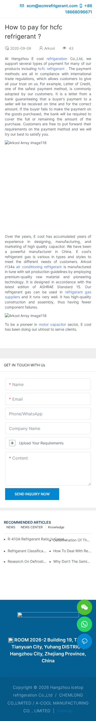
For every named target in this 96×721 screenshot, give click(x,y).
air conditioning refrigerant (39, 267)
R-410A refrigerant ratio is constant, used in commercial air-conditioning (38, 539)
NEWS (10, 527)
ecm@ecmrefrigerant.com (52, 5)
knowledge (56, 527)
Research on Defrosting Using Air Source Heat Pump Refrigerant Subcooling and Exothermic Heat (27, 561)
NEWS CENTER (32, 527)
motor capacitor (52, 324)
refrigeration (57, 58)
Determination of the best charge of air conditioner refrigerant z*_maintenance (72, 540)
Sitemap (64, 710)
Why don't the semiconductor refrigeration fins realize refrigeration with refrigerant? (72, 561)
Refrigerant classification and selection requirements (27, 551)
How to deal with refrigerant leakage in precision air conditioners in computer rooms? (72, 551)
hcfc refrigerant (51, 68)
